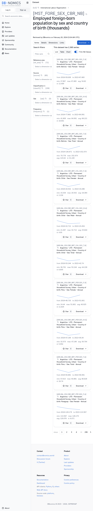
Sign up (23, 10)
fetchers (40, 496)
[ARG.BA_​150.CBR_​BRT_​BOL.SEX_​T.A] (71, 134)
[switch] (76, 52)
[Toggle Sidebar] (31, 255)
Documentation (42, 480)
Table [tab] (62, 52)
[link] (49, 7)
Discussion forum (43, 459)
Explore (67, 459)
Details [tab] (43, 43)
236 (86, 432)
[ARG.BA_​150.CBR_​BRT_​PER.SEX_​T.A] (71, 357)
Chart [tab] (68, 52)
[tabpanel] (62, 240)
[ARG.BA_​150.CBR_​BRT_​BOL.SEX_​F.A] (71, 59)
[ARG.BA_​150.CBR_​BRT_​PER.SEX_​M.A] (72, 320)
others (56, 486)
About (66, 455)
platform (50, 493)
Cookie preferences (71, 480)
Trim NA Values (85, 52)
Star (68, 88)
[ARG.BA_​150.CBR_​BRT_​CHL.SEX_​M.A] (72, 208)
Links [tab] (62, 43)
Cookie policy (69, 483)
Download (82, 43)
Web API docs (42, 490)
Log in (8, 10)
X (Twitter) (41, 462)
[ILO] (35, 8)
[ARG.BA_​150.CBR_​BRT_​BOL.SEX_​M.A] (72, 96)
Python (48, 486)
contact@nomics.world (45, 455)
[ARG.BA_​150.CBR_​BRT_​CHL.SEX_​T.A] (71, 245)
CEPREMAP (72, 504)
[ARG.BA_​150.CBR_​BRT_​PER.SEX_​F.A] (71, 282)
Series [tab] (36, 43)
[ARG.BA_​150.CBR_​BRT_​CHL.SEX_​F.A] (71, 171)
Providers (67, 466)
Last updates (69, 462)
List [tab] (56, 52)
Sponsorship (69, 469)
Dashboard (41, 483)
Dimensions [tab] (53, 43)
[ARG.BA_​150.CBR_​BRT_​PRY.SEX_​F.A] (71, 394)
